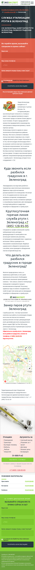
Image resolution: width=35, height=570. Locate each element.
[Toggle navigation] (32, 3)
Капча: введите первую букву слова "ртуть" (15, 70)
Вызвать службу (18, 460)
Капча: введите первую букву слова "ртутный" (16, 529)
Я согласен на (16, 81)
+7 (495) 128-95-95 (18, 224)
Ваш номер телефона (8, 61)
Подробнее (29, 481)
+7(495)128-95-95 (25, 2)
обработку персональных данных (16, 81)
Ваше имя (4, 51)
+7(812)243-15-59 (25, 4)
